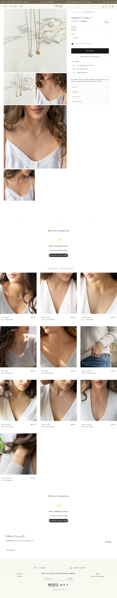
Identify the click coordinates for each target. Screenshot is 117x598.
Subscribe (70, 578)
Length (73, 34)
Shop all (73, 12)
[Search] (103, 6)
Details (74, 87)
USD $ (53, 584)
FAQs (97, 574)
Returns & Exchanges (97, 576)
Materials (75, 92)
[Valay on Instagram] (64, 585)
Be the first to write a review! (58, 255)
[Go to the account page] (109, 6)
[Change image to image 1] (19, 89)
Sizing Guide (76, 96)
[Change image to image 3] (35, 137)
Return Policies (77, 101)
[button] (92, 17)
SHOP (5, 6)
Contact (19, 576)
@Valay (109, 542)
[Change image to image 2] (51, 89)
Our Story (19, 574)
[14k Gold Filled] (72, 29)
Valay (63, 589)
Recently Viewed (66, 268)
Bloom (80, 12)
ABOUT (21, 6)
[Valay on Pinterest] (61, 585)
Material (74, 26)
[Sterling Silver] (75, 29)
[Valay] (58, 6)
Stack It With (52, 268)
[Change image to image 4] (19, 185)
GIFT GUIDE (13, 6)
